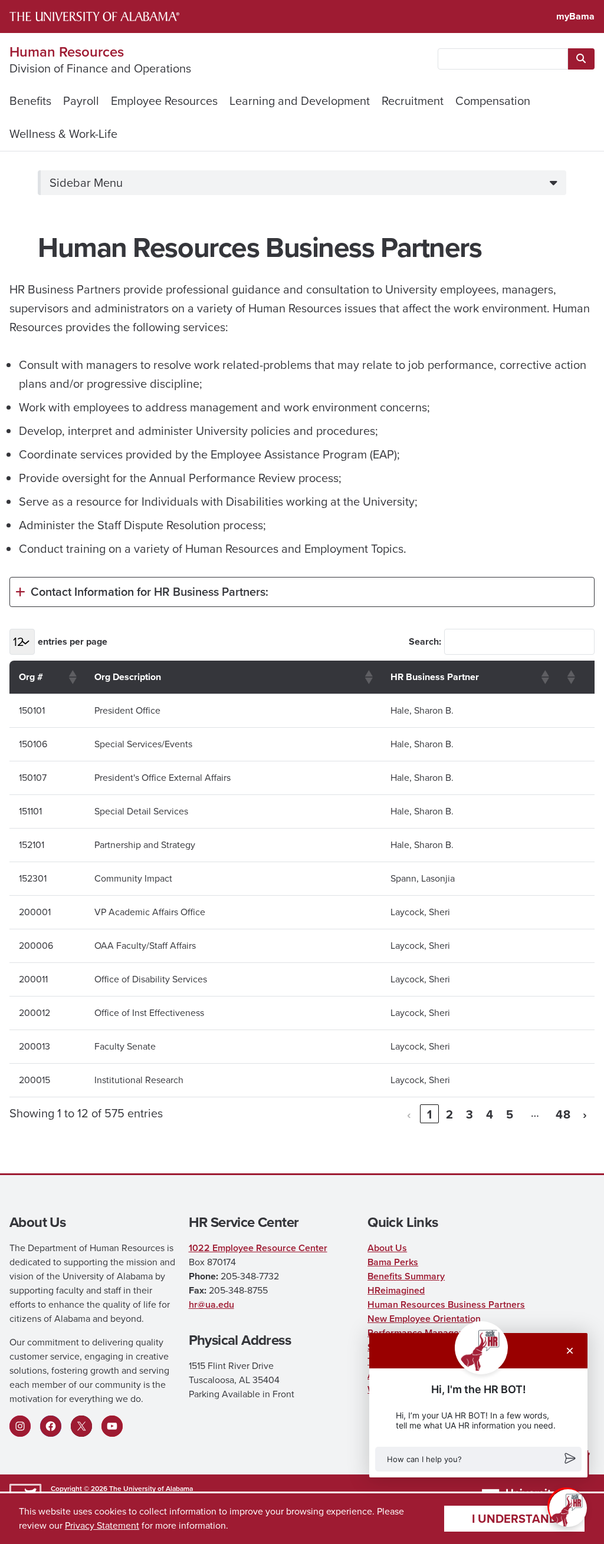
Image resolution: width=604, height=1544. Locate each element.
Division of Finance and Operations (100, 68)
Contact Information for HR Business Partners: (149, 591)
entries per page (72, 641)
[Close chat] (570, 1351)
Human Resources (66, 51)
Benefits (30, 101)
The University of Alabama (151, 1488)
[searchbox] (503, 59)
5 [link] (510, 1114)
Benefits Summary (406, 1276)
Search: (425, 641)
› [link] (585, 1114)
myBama (575, 16)
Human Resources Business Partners (446, 1304)
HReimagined (396, 1290)
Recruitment (413, 101)
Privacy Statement (102, 1525)
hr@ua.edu (211, 1304)
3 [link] (470, 1114)
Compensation (492, 101)
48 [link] (563, 1114)
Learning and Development (299, 101)
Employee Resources (164, 101)
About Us (387, 1248)
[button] (478, 1459)
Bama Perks (392, 1262)
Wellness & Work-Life (63, 134)
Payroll (81, 101)
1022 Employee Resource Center (258, 1248)
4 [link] (490, 1114)
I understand (514, 1518)
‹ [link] (409, 1114)
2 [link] (450, 1114)
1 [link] (429, 1114)
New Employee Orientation (424, 1318)
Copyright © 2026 (79, 1488)
